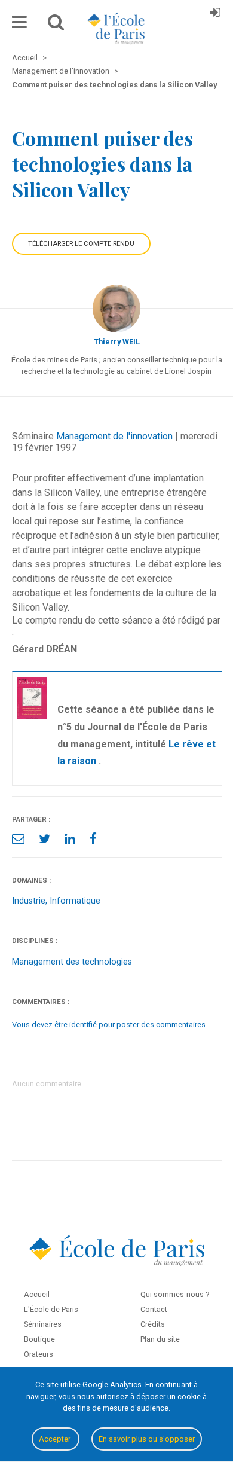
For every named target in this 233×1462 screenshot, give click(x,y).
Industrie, (31, 901)
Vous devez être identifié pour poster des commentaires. (109, 1024)
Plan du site (160, 1339)
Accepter (55, 1438)
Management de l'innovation (114, 436)
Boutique (39, 1339)
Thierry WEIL (117, 341)
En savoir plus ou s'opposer (147, 1438)
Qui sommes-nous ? (174, 1294)
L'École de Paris (51, 1309)
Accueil (37, 1294)
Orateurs (38, 1354)
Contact (153, 1309)
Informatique (75, 901)
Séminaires (43, 1324)
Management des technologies (72, 962)
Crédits (152, 1324)
